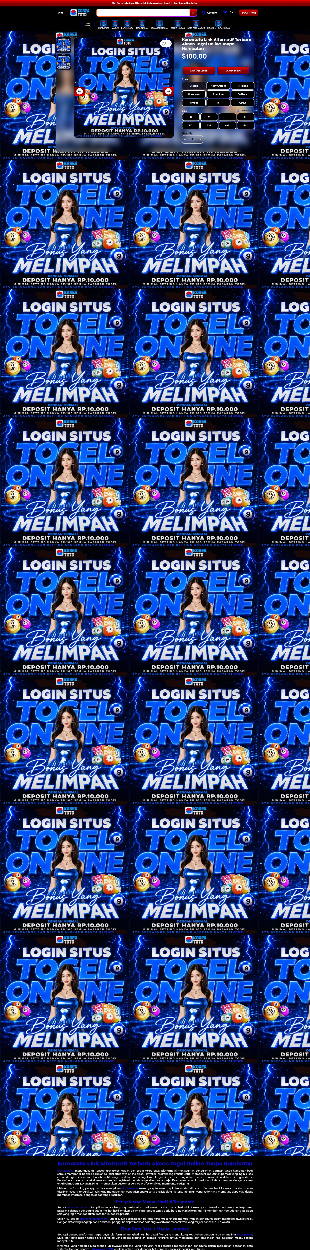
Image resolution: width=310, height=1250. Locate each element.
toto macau (244, 1234)
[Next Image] (168, 91)
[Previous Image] (79, 91)
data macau (130, 1188)
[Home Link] (80, 12)
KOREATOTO (65, 1170)
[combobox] (143, 12)
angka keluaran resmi (94, 1218)
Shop (60, 12)
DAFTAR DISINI (198, 70)
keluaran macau (77, 1207)
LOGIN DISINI (233, 70)
